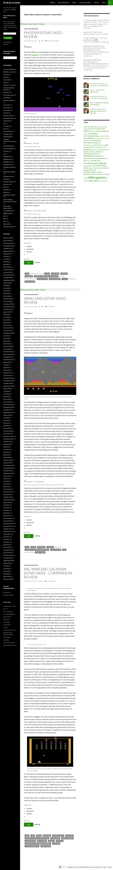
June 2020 (6, 288)
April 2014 (6, 455)
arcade (107, 136)
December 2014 (8, 436)
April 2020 (6, 293)
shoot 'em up (42, 279)
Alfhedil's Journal (8, 72)
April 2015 (6, 426)
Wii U (5, 219)
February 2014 (7, 460)
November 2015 (8, 407)
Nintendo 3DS (7, 131)
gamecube (97, 145)
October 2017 (7, 357)
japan (103, 145)
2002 (101, 127)
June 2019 (6, 317)
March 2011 (6, 547)
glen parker (55, 838)
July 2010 (6, 566)
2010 (103, 129)
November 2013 (8, 468)
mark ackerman (67, 838)
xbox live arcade (102, 181)
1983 (33, 835)
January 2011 (7, 552)
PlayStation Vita (7, 176)
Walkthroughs (7, 213)
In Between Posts (8, 118)
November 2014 (8, 439)
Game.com (6, 107)
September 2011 (8, 531)
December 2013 (8, 465)
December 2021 (8, 243)
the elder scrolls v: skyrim (93, 172)
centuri (64, 273)
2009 (99, 129)
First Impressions (63, 2)
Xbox (87, 181)
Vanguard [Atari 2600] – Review (46, 300)
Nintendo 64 (7, 134)
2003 (105, 127)
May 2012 (6, 510)
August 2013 (7, 476)
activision (94, 133)
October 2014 (7, 441)
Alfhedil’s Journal (85, 2)
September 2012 (8, 500)
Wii (107, 178)
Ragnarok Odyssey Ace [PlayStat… (99, 104)
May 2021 (6, 262)
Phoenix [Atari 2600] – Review (44, 34)
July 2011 (6, 537)
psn (90, 160)
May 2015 (6, 423)
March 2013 (6, 489)
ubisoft (86, 178)
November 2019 (8, 306)
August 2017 (7, 362)
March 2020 (6, 296)
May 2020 (6, 291)
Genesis (5, 113)
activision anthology (91, 136)
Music (5, 129)
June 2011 (6, 539)
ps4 (88, 160)
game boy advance (88, 145)
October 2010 (7, 558)
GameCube (6, 110)
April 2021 (6, 264)
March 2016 (6, 399)
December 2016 (8, 378)
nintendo (87, 149)
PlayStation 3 (89, 156)
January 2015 (7, 433)
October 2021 (7, 248)
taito (65, 279)
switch (94, 170)
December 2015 (8, 404)
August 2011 (7, 534)
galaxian (29, 276)
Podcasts (6, 179)
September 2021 (8, 251)
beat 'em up (96, 138)
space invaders (55, 279)
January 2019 (7, 330)
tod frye (56, 843)
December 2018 (8, 333)
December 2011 (8, 523)
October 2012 (7, 497)
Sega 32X (6, 189)
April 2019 (6, 322)
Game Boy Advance (9, 100)
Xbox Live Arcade (8, 226)
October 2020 (7, 277)
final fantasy (96, 140)
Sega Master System (9, 195)
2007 (92, 129)
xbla (85, 181)
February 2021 (7, 269)
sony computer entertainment (99, 168)
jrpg (106, 145)
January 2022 (7, 240)
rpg (100, 163)
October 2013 (7, 470)
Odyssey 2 (6, 151)
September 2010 (8, 560)
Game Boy (6, 98)
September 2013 (8, 473)
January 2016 (7, 402)
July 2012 (6, 505)
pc (94, 152)
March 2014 (6, 457)
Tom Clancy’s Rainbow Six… (99, 85)
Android (5, 74)
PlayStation (87, 154)
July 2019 (6, 314)
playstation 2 (95, 154)
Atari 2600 (27, 29)
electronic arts (88, 140)
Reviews (52, 2)
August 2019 (7, 312)
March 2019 (6, 325)
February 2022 (7, 238)
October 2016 (7, 383)
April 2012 (6, 513)
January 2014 (7, 463)
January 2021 (7, 272)
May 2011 (6, 542)
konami (86, 147)
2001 (98, 127)
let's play (91, 147)
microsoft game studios (100, 147)
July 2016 (6, 391)
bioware (102, 138)
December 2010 (8, 555)
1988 (91, 127)
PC (4, 154)
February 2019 (7, 328)
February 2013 (7, 492)
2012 (89, 131)
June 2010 (6, 568)
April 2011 (6, 545)
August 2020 (7, 283)
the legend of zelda (89, 174)
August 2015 (7, 415)
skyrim (86, 168)
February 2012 (7, 518)
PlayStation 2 (7, 159)
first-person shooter (91, 143)
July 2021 (6, 256)
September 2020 (8, 280)
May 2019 (6, 320)
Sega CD (5, 192)
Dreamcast (6, 92)
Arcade (5, 77)
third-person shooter (102, 174)
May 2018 (6, 338)
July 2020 (6, 285)
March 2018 (6, 344)
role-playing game (91, 163)
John (42, 41)
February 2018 (7, 346)
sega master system (90, 166)
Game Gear (6, 105)
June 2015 (6, 420)
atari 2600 (55, 273)
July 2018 (6, 336)
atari (47, 273)
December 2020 (8, 275)
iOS (4, 123)
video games (30, 281)
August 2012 (7, 502)
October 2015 (7, 410)
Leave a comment (53, 41)
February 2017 (7, 373)
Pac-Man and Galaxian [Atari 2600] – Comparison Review (48, 573)
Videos (74, 2)
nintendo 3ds (95, 149)
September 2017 (8, 359)
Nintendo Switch (89, 152)
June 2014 (6, 449)
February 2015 (7, 431)
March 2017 (6, 370)
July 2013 (6, 478)
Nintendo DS (104, 150)
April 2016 (6, 396)
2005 (85, 129)
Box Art (96, 2)
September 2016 (8, 386)
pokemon (101, 158)
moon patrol (30, 841)
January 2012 (7, 521)
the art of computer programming (38, 843)
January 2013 (7, 494)
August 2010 (7, 563)
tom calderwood (32, 846)
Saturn (5, 187)
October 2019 (7, 309)
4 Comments (51, 581)
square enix (88, 170)
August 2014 (7, 444)
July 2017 (6, 365)
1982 (27, 273)
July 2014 (6, 447)
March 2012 (6, 515)
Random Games (8, 182)
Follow (8, 38)
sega (104, 163)
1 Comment (51, 306)
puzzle (94, 160)
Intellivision (6, 121)
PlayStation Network (91, 158)
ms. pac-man (42, 841)
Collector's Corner (8, 85)
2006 (88, 129)
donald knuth (58, 835)
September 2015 (8, 412)
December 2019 (8, 304)
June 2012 (6, 508)
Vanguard (35, 55)
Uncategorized (7, 211)
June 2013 (6, 481)
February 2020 (7, 299)
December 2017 (8, 351)
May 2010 (6, 571)
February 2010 (7, 579)
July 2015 (6, 418)
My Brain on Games (11, 2)
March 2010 (6, 576)
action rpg (86, 134)
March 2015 (6, 428)
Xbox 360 (93, 180)
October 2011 (7, 529)
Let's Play (6, 126)
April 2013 (6, 486)
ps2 (106, 158)
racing (99, 160)
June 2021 (6, 259)
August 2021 (7, 254)
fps (100, 143)
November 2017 (8, 354)
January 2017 (7, 375)
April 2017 (6, 367)
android (102, 136)
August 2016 (7, 388)
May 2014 (6, 452)
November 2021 (8, 246)
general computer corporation (46, 276)
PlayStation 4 (99, 156)
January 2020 (7, 301)
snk (64, 549)
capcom (107, 138)
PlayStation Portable (9, 172)
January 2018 (7, 349)
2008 (95, 129)
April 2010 (6, 574)
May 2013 (6, 484)
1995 (95, 127)
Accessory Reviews (9, 69)
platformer (99, 152)
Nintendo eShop (8, 146)
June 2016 (6, 394)
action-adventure (102, 131)
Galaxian (65, 68)
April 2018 (6, 341)
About (104, 2)
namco (51, 841)
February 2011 (7, 550)
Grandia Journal (8, 115)
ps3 (85, 160)
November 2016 (8, 381)
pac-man (60, 841)
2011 (86, 131)
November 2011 (8, 526)
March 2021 (6, 267)
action (93, 131)
